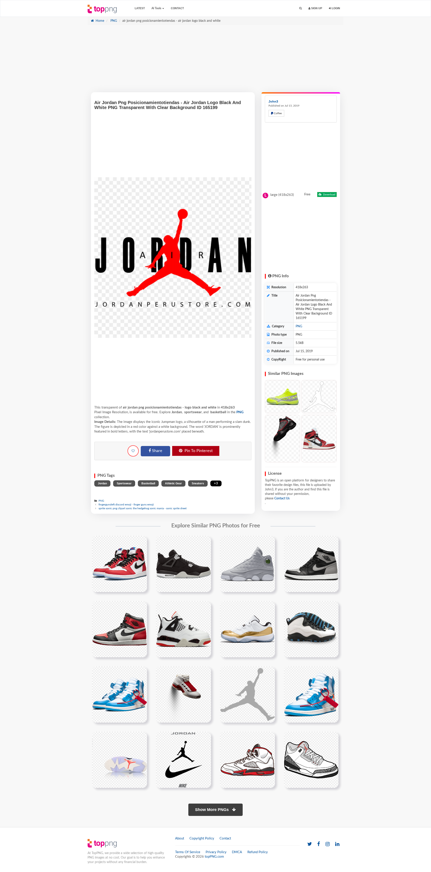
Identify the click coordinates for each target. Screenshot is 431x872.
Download (328, 194)
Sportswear (124, 483)
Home (99, 20)
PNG (113, 20)
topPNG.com (214, 856)
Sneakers (198, 483)
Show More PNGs (212, 809)
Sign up (316, 8)
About (179, 838)
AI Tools (157, 8)
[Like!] (133, 451)
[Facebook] (318, 844)
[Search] (300, 8)
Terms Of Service (187, 852)
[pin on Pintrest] (141, 542)
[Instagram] (327, 844)
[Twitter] (309, 844)
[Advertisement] (215, 60)
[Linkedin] (337, 844)
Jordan (102, 483)
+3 (216, 483)
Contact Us (282, 498)
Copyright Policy (201, 838)
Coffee (277, 113)
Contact (177, 8)
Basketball (148, 483)
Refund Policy (257, 852)
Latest (140, 8)
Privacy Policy (216, 852)
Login (335, 8)
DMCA (237, 852)
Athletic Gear (173, 483)
